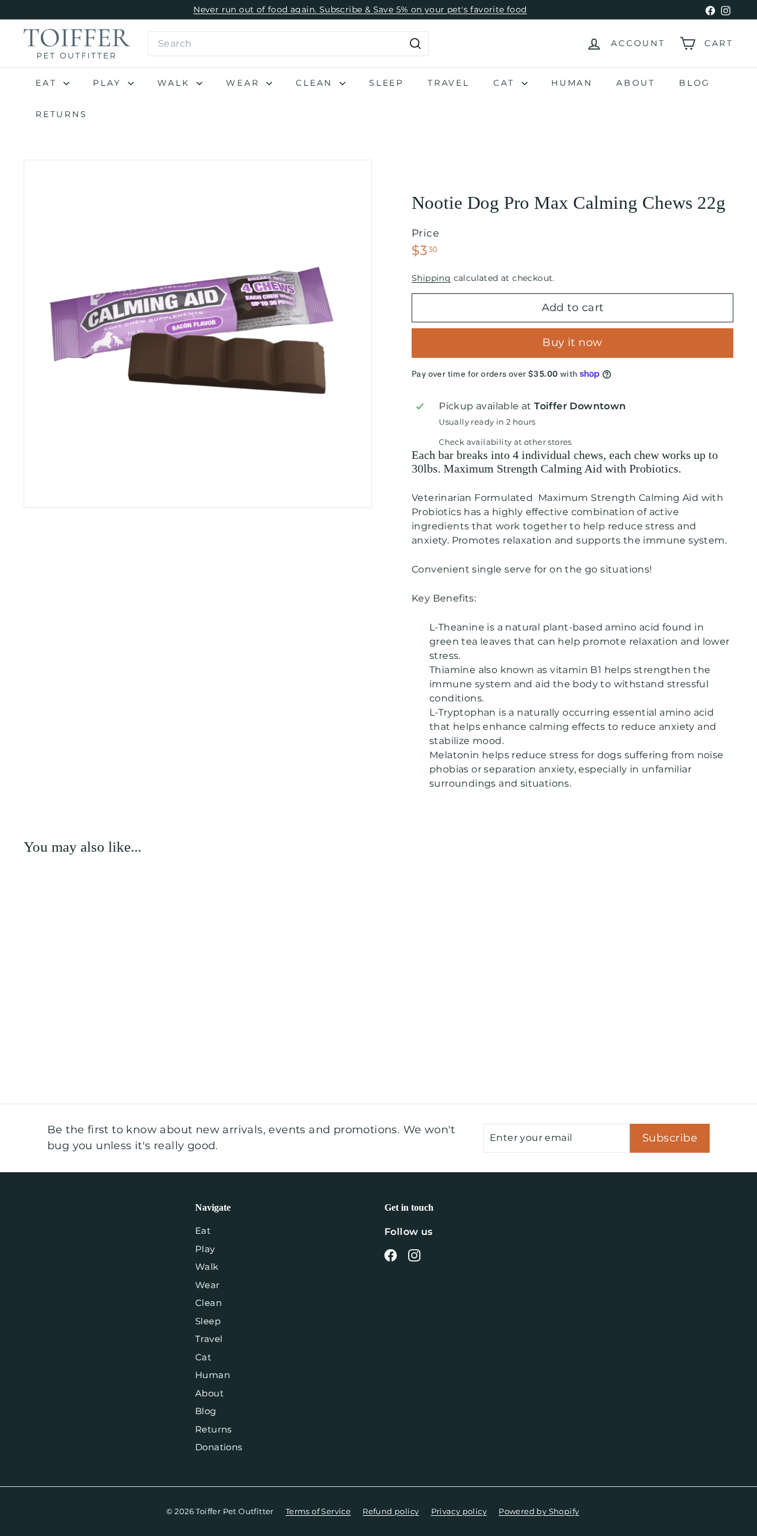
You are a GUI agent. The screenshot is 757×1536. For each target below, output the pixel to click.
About (635, 82)
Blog (694, 82)
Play (109, 82)
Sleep (386, 82)
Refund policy (391, 1511)
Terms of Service (318, 1511)
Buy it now (572, 342)
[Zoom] (197, 333)
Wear (244, 82)
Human (572, 82)
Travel (449, 82)
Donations (218, 1447)
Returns (61, 114)
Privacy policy (459, 1511)
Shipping (431, 278)
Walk (175, 82)
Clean (316, 82)
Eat (47, 82)
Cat (506, 82)
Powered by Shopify (539, 1511)
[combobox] (288, 43)
